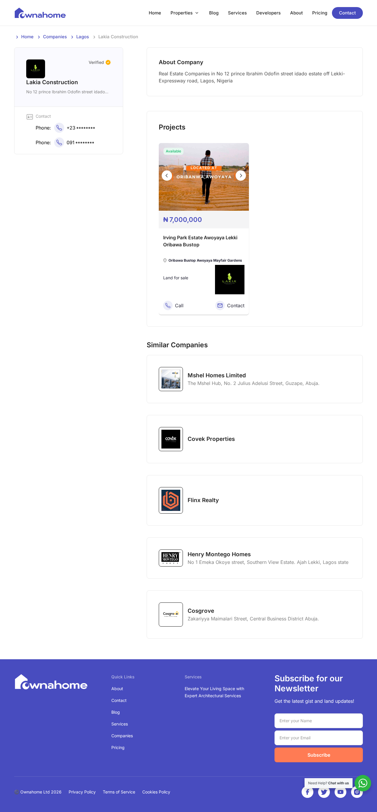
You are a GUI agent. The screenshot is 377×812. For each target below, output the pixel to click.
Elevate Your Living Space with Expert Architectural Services (214, 692)
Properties (182, 13)
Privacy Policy (82, 791)
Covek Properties (211, 439)
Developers (268, 13)
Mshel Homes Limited (217, 375)
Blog (214, 13)
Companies (55, 36)
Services (237, 13)
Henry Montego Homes (219, 554)
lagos (82, 36)
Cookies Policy (156, 791)
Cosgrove (201, 610)
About (296, 13)
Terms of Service (119, 791)
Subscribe (318, 755)
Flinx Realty (203, 500)
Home (155, 13)
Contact (347, 13)
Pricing (319, 13)
